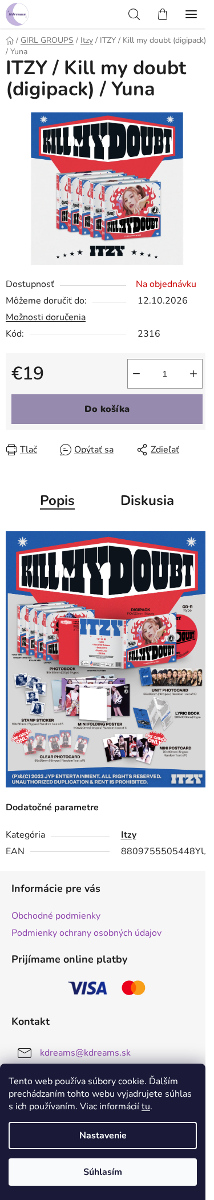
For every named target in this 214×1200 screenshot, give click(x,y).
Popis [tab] (57, 500)
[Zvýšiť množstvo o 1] (193, 373)
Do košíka (107, 409)
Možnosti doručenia (46, 317)
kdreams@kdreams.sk (85, 1053)
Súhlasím (102, 1172)
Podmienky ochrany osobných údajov (86, 933)
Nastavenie (103, 1135)
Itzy (128, 835)
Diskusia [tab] (147, 500)
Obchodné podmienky (55, 916)
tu (146, 1106)
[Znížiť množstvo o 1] (136, 373)
